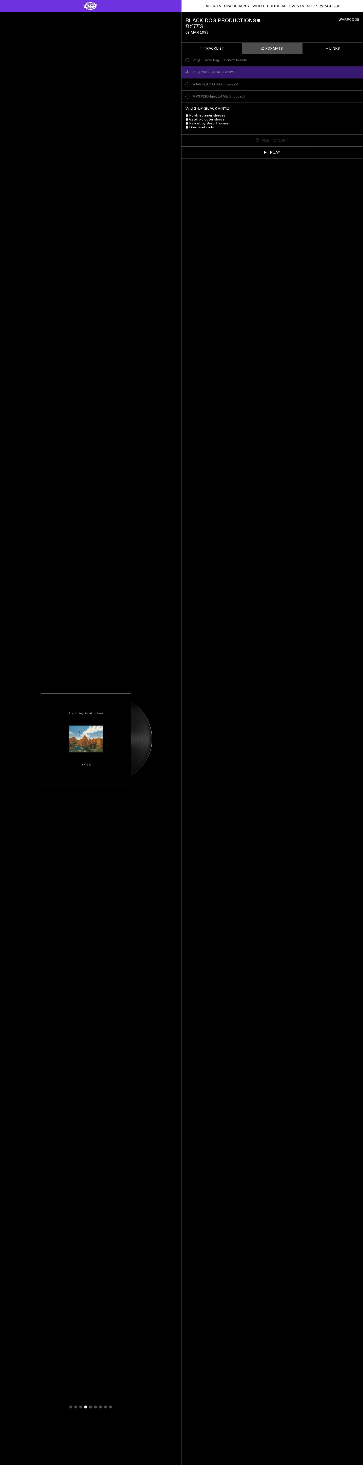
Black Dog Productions (220, 21)
